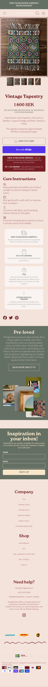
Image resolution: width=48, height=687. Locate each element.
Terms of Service (24, 515)
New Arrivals (24, 543)
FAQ (24, 499)
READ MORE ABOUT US (24, 367)
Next (45, 47)
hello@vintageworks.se (24, 588)
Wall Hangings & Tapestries (24, 554)
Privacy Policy (24, 521)
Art (24, 549)
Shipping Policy (24, 505)
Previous (2, 47)
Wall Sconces (24, 559)
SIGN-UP (24, 472)
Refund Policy (24, 510)
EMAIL (5, 461)
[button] (4, 13)
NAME (5, 452)
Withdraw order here (24, 526)
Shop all (24, 565)
